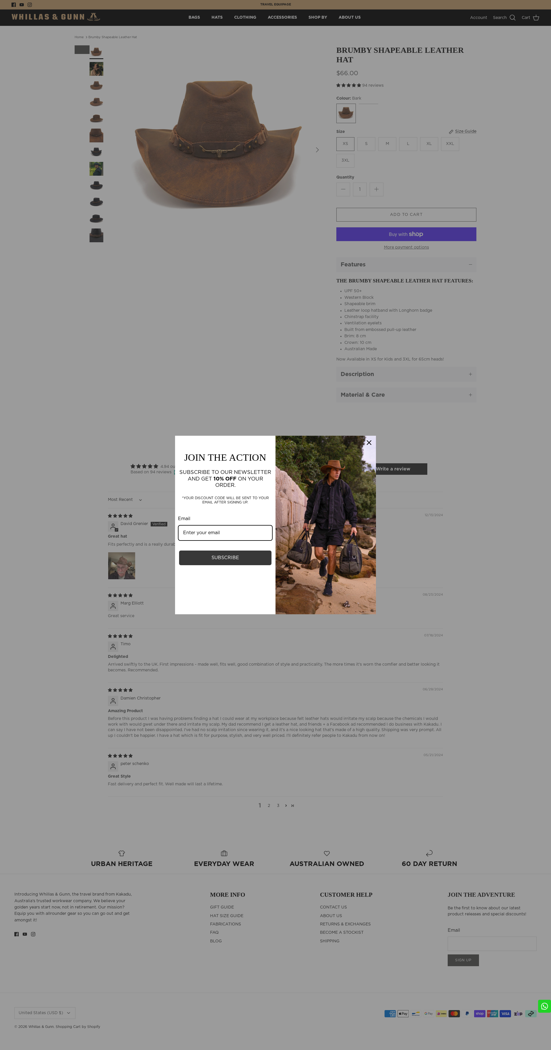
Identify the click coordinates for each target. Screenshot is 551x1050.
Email (184, 518)
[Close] (369, 443)
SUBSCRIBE (225, 557)
